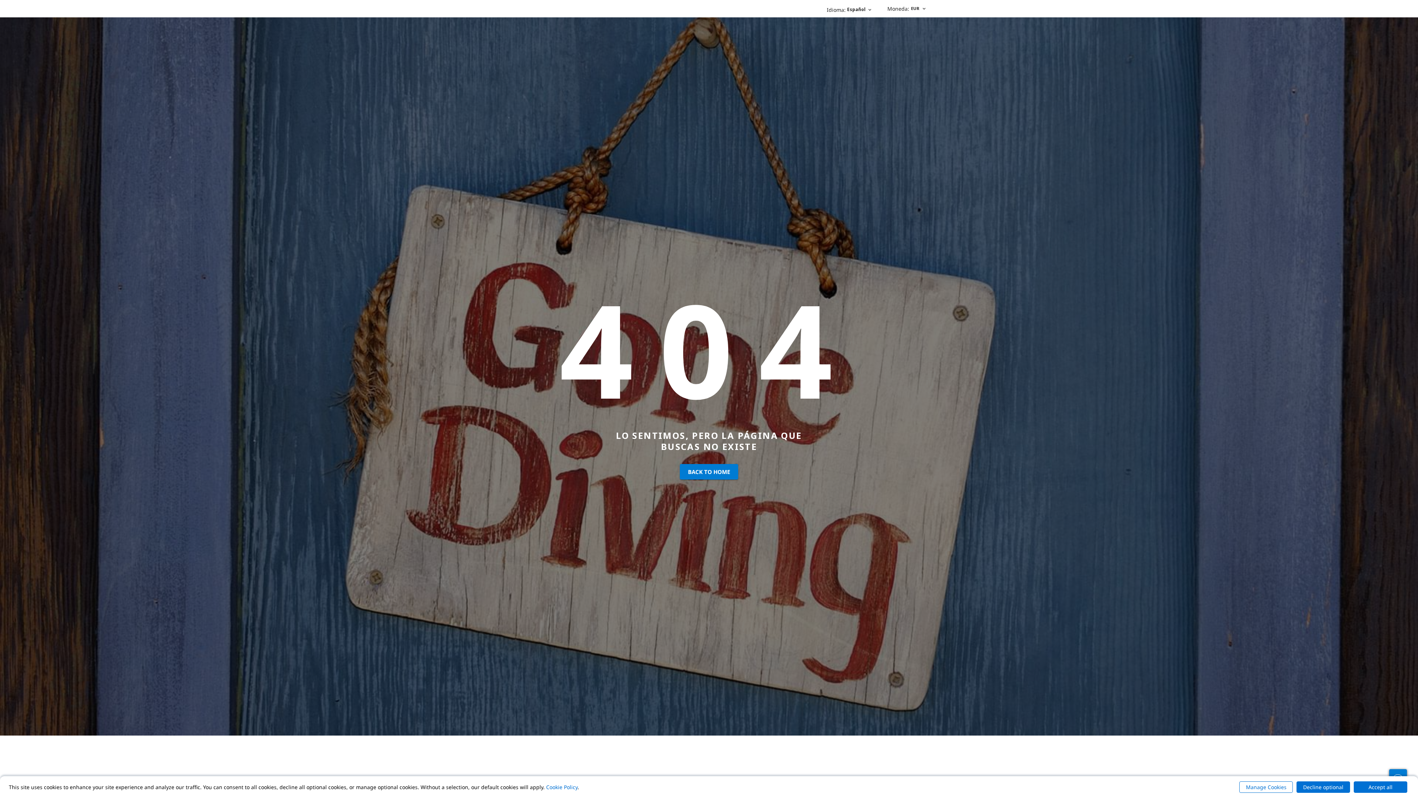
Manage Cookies (1266, 787)
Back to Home (709, 471)
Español (846, 9)
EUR (903, 8)
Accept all (1381, 787)
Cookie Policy (562, 787)
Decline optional (1323, 787)
